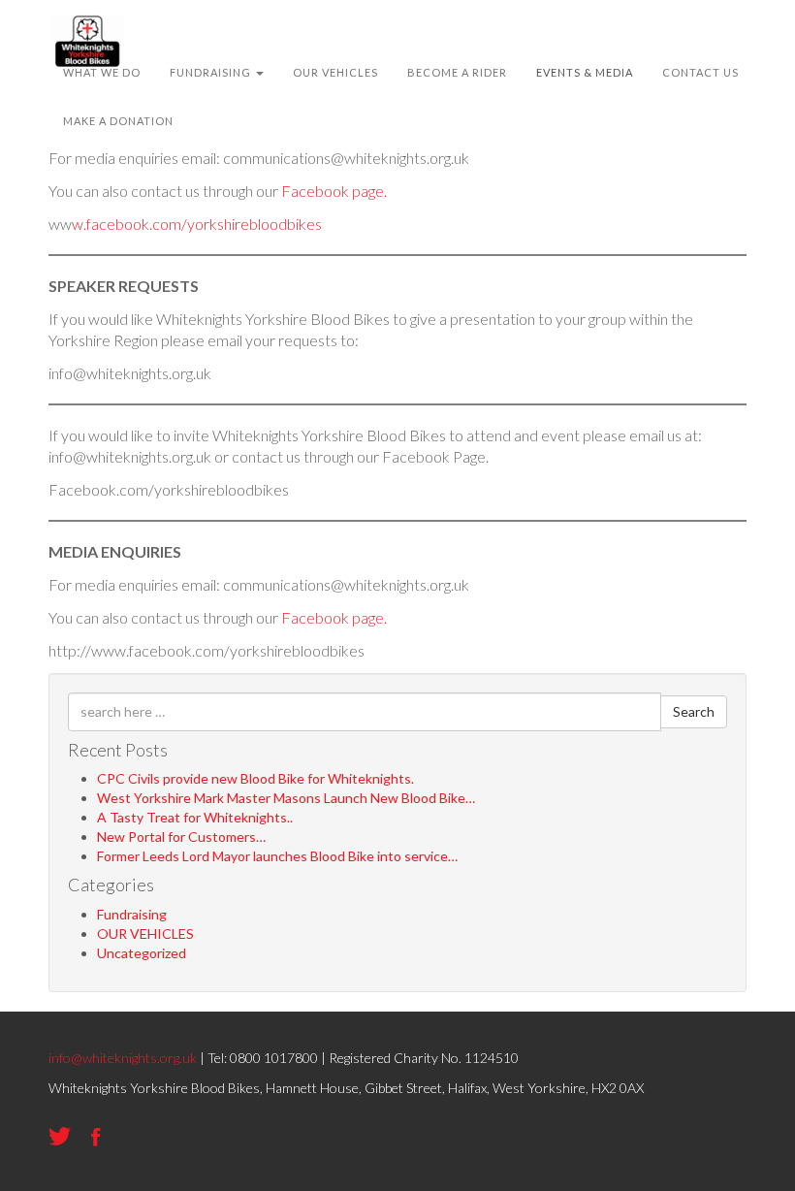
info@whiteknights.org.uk (122, 1057)
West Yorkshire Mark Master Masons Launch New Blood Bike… (286, 797)
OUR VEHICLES (335, 72)
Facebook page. (334, 190)
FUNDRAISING (212, 72)
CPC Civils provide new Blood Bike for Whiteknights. (255, 778)
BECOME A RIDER (457, 72)
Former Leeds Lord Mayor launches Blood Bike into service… (277, 856)
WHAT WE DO (102, 72)
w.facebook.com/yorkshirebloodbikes (197, 223)
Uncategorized (141, 953)
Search (694, 711)
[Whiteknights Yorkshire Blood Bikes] (87, 24)
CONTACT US (700, 72)
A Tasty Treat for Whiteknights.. (195, 817)
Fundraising (132, 914)
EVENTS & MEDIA (584, 72)
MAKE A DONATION (118, 120)
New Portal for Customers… (181, 836)
